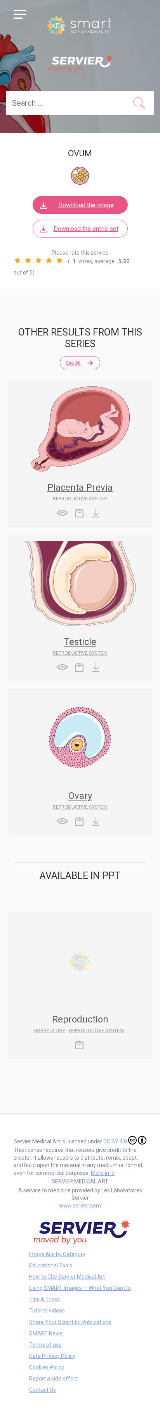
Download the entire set (86, 228)
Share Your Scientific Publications (70, 1322)
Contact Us (42, 1390)
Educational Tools (50, 1265)
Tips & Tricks (44, 1299)
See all (74, 363)
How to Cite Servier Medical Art (67, 1277)
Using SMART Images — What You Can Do (80, 1288)
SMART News (46, 1333)
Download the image (86, 205)
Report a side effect (53, 1378)
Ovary (80, 795)
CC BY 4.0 (115, 1141)
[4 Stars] (49, 260)
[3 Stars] (38, 260)
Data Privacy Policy (52, 1356)
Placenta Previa (80, 487)
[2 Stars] (28, 260)
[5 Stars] (59, 260)
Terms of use (45, 1345)
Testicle (80, 641)
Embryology (49, 1030)
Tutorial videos (47, 1310)
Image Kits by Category (57, 1254)
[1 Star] (17, 260)
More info (103, 1173)
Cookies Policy (46, 1367)
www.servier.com (80, 1205)
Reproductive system (80, 499)
